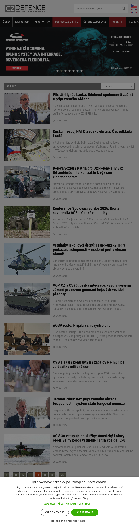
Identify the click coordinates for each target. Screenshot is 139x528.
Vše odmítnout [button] (54, 512)
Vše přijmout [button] (85, 512)
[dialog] (69, 502)
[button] (69, 504)
